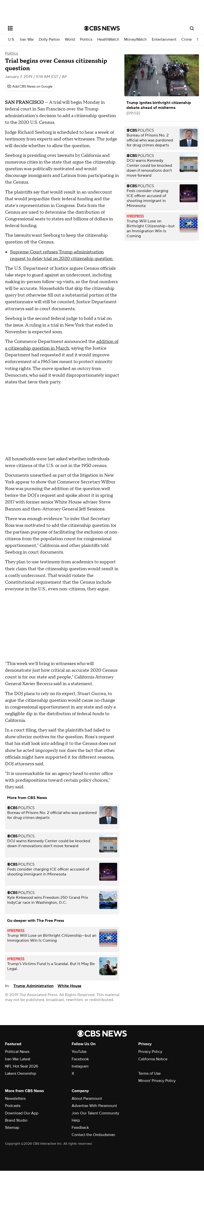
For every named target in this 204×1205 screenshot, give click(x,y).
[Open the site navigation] (39, 28)
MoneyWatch (135, 39)
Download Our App (21, 1113)
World (70, 39)
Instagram (80, 1066)
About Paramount (87, 1099)
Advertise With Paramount (94, 1106)
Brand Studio (16, 1120)
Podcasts (12, 1106)
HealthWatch (108, 39)
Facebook (80, 1059)
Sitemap (12, 1128)
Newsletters (15, 1099)
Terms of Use (149, 1073)
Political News (17, 1052)
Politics (86, 39)
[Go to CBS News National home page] (102, 28)
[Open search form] (192, 28)
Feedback (80, 1128)
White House (69, 985)
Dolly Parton (49, 39)
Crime (186, 39)
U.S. (11, 39)
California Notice (152, 1059)
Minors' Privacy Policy (157, 1081)
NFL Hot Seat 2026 (21, 1066)
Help (76, 1120)
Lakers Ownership (20, 1073)
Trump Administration (33, 985)
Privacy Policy (150, 1052)
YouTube (79, 1052)
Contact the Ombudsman (93, 1135)
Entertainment (164, 39)
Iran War (27, 39)
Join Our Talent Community (95, 1113)
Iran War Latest (17, 1059)
